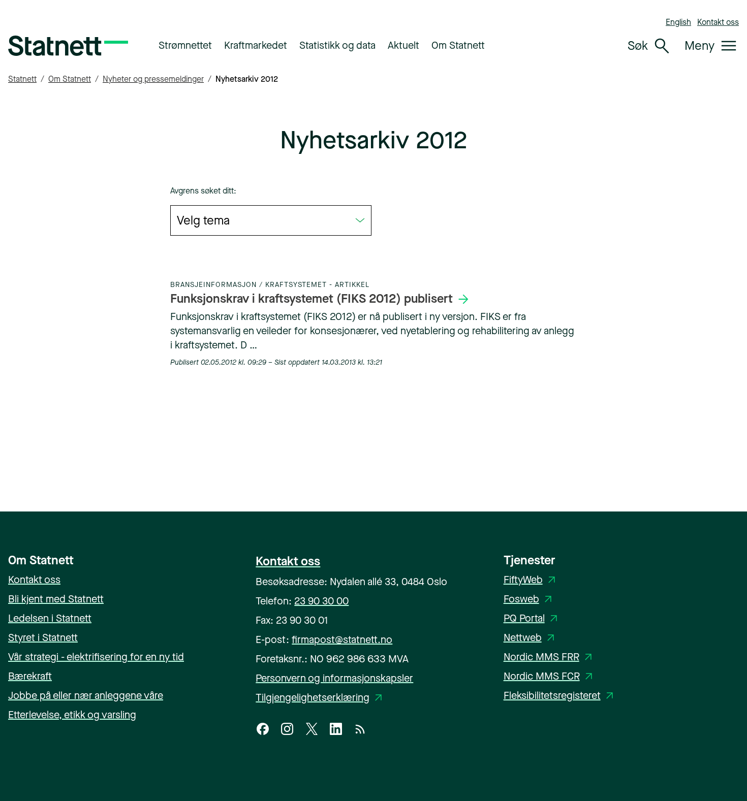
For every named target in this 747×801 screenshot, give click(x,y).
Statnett (22, 79)
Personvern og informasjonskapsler (334, 678)
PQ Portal (532, 618)
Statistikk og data (337, 45)
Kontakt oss (718, 22)
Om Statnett (458, 45)
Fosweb (529, 599)
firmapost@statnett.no (342, 640)
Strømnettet (185, 45)
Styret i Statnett (43, 638)
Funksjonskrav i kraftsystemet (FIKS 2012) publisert (311, 299)
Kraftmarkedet (255, 45)
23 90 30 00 (321, 601)
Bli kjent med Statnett (56, 599)
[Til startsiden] (68, 46)
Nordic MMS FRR (550, 657)
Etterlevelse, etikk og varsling (72, 715)
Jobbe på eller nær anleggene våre (85, 695)
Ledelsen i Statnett (49, 618)
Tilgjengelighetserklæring (321, 697)
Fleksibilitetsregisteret (560, 695)
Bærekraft (30, 676)
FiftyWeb (531, 580)
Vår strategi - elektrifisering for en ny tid (96, 657)
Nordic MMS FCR (550, 676)
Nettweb (531, 638)
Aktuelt (403, 45)
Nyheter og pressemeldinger (153, 79)
